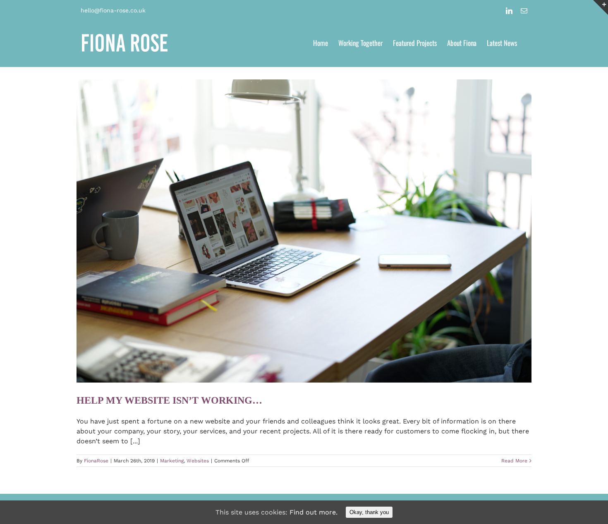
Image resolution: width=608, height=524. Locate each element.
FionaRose (96, 461)
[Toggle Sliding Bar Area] (600, 7)
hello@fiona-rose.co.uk (113, 10)
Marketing (172, 461)
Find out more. (314, 512)
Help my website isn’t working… (169, 400)
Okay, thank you (369, 512)
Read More (514, 461)
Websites (198, 461)
